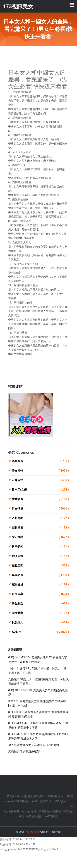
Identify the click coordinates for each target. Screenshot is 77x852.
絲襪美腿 (40, 461)
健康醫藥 (40, 613)
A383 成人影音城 (41, 801)
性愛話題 (40, 499)
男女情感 (40, 508)
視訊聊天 (40, 622)
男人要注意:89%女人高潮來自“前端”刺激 (33, 745)
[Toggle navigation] (71, 4)
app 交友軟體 (29, 811)
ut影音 (69, 796)
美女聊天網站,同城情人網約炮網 (25, 796)
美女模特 (40, 470)
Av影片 (40, 632)
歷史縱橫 (40, 537)
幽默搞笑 (40, 527)
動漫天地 (40, 556)
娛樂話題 (40, 575)
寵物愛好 (40, 584)
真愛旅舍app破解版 (50, 811)
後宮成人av (60, 801)
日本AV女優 (40, 489)
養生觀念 (40, 603)
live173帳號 (50, 816)
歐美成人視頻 (34, 816)
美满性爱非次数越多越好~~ (26, 751)
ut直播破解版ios (54, 796)
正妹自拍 (40, 480)
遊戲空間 (40, 565)
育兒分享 (40, 594)
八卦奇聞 (40, 518)
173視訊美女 (32, 831)
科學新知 (40, 546)
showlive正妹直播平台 (17, 801)
